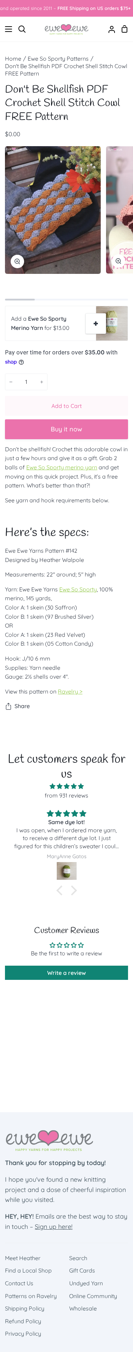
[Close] (119, 530)
